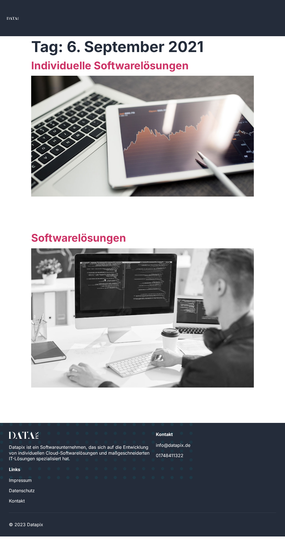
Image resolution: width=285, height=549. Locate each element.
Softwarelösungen (78, 237)
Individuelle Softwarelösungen (110, 65)
